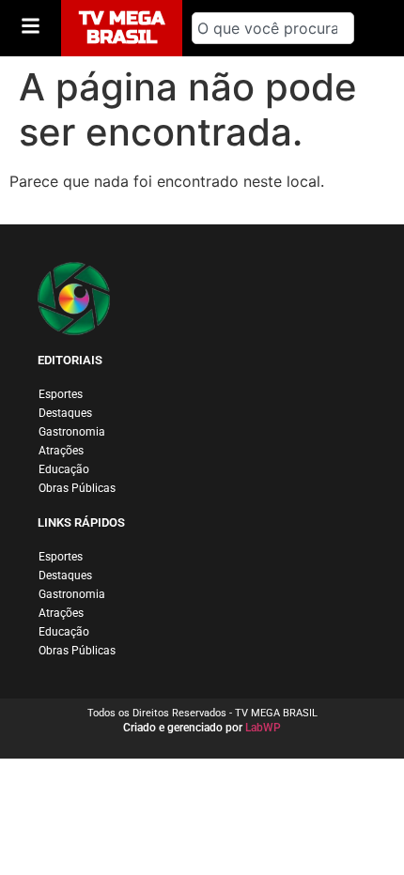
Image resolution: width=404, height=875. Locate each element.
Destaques (65, 413)
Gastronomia (72, 431)
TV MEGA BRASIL (121, 28)
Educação (64, 469)
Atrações (61, 450)
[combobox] (273, 28)
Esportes (61, 394)
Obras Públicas (77, 488)
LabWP (263, 727)
